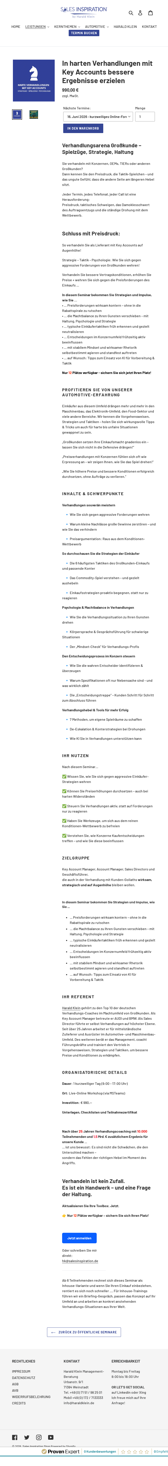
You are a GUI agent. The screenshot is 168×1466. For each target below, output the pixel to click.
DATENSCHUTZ (23, 1377)
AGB (15, 1384)
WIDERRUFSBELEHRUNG (31, 1397)
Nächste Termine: (77, 108)
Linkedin (124, 1392)
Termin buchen (84, 33)
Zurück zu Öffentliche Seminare (87, 1332)
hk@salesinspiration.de (80, 1261)
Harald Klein (71, 1008)
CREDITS (19, 1403)
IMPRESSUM (21, 1371)
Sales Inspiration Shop (36, 1446)
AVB (15, 1390)
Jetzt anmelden (79, 1238)
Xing (142, 1392)
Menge (140, 108)
